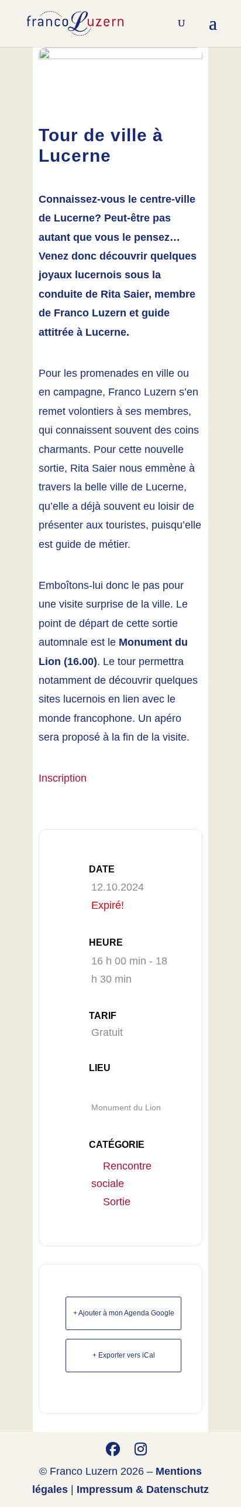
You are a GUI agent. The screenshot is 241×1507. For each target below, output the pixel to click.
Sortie (116, 1202)
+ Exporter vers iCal (123, 1355)
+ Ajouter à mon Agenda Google (123, 1313)
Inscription (63, 778)
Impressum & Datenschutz (143, 1489)
